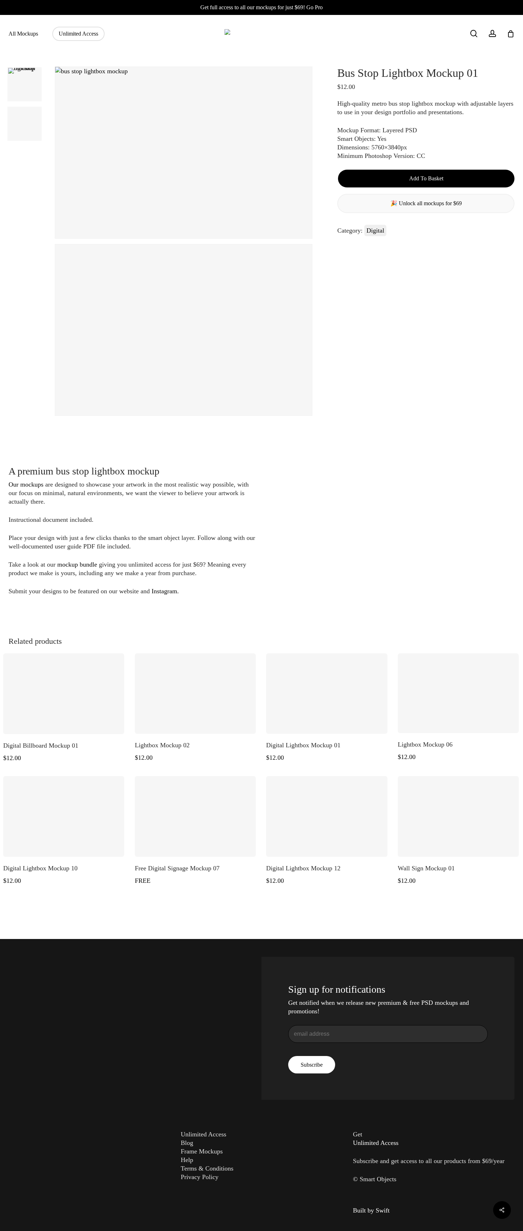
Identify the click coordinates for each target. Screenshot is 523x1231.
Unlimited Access (203, 1134)
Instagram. (165, 591)
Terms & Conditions (207, 1168)
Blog (187, 1142)
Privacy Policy (199, 1176)
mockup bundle (77, 564)
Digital (375, 230)
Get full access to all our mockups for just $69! (261, 7)
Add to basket (426, 178)
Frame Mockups (202, 1151)
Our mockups (26, 484)
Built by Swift (371, 1210)
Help (187, 1159)
